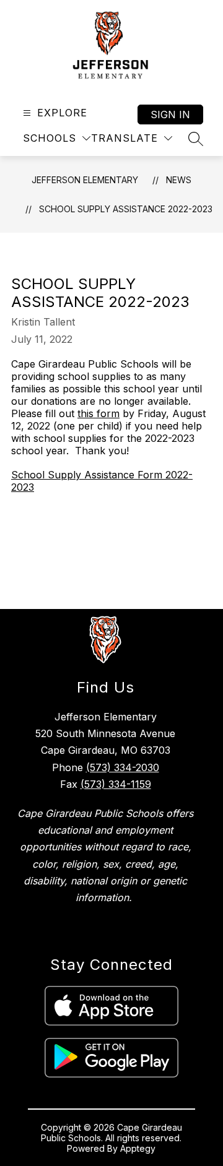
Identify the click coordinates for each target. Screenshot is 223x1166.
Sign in (170, 114)
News (178, 180)
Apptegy (137, 1148)
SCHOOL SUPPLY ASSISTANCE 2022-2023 (125, 209)
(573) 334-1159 (116, 784)
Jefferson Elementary (85, 180)
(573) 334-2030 (122, 767)
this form (98, 413)
